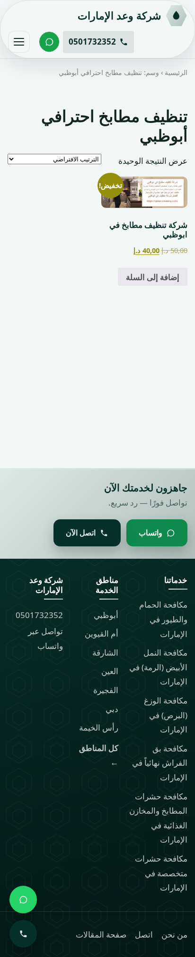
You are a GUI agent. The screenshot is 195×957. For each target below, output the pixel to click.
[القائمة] (19, 42)
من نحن (174, 934)
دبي (112, 709)
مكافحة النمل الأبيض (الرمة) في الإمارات (158, 667)
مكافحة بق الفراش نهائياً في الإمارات (159, 763)
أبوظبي (106, 615)
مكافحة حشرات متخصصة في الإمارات (161, 873)
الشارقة (105, 652)
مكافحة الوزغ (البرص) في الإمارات (165, 715)
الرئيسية (176, 72)
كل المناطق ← (98, 755)
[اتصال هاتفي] (23, 934)
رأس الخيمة (98, 727)
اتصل (144, 934)
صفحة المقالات (101, 934)
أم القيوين (101, 633)
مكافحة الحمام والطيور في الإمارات (163, 619)
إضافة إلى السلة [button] (152, 276)
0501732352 (39, 615)
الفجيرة (105, 690)
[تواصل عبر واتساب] (49, 42)
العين (109, 671)
